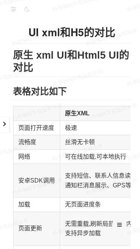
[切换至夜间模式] (27, 9)
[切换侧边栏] (13, 9)
